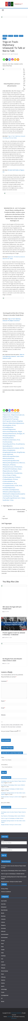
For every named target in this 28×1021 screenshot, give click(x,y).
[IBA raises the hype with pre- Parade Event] (14, 586)
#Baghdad (20, 421)
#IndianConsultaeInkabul (9, 440)
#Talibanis (17, 477)
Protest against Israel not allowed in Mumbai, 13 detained (14, 634)
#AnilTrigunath (7, 421)
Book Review (4, 910)
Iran (2, 958)
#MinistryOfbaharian (8, 458)
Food (2, 943)
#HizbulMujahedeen (8, 437)
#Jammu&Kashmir (7, 446)
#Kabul (5, 450)
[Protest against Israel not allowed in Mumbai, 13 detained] (14, 618)
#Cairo (14, 425)
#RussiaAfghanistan (8, 473)
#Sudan (8, 475)
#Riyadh (15, 471)
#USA (20, 485)
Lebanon (3, 965)
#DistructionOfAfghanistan (10, 431)
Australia (5, 35)
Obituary (3, 977)
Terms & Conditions (6, 891)
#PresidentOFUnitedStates (10, 469)
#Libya (4, 454)
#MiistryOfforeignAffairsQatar (11, 456)
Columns (10, 35)
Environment (4, 937)
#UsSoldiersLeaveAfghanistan (11, 489)
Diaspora (3, 925)
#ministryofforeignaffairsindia (11, 460)
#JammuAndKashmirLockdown (11, 448)
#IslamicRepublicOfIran (9, 444)
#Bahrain (5, 423)
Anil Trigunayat (15, 54)
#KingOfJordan (21, 452)
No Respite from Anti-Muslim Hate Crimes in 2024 (12, 660)
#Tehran (15, 479)
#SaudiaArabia (18, 473)
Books (2, 913)
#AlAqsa (16, 417)
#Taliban (13, 475)
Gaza (2, 946)
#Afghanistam (6, 415)
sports (2, 986)
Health (2, 949)
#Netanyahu (6, 465)
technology (4, 989)
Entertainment (4, 934)
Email (3, 708)
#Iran (18, 440)
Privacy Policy (4, 888)
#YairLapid (16, 496)
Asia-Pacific (4, 901)
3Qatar (23, 498)
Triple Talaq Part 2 (8, 506)
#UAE (16, 485)
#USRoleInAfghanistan (9, 487)
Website (3, 715)
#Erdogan (19, 433)
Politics (21, 35)
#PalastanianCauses (8, 467)
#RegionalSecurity (7, 471)
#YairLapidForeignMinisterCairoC (12, 498)
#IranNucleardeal (7, 442)
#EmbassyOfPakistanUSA (9, 433)
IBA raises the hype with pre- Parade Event (12, 608)
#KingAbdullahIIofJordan (9, 452)
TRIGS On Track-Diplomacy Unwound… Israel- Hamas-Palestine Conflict (13, 356)
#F (23, 433)
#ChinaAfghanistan (8, 427)
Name (3, 701)
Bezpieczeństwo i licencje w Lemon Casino (11, 796)
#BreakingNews (7, 425)
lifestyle (3, 968)
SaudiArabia (6, 500)
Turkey (11, 500)
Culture (3, 922)
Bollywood (3, 907)
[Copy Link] (15, 58)
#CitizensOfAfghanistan (9, 429)
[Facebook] (9, 58)
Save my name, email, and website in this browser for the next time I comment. (12, 726)
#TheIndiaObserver (8, 483)
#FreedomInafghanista (9, 435)
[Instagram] (12, 58)
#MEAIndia (10, 454)
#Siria (4, 475)
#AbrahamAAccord (8, 413)
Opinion (16, 35)
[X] (7, 58)
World (4, 38)
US (1, 998)
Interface (3, 955)
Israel (2, 962)
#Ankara (14, 421)
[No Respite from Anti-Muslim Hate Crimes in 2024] (14, 644)
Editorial (3, 931)
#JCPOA (22, 448)
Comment (4, 681)
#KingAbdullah (11, 450)
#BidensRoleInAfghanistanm (16, 423)
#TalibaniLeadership (8, 477)
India (2, 952)
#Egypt (20, 431)
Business (3, 916)
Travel (2, 992)
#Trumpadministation (9, 485)
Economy (3, 928)
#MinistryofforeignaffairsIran (11, 462)
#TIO (15, 483)
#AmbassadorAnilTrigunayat (10, 419)
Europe (3, 940)
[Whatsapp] (4, 58)
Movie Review (4, 971)
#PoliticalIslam (18, 467)
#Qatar (20, 469)
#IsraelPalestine (20, 444)
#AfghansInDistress (8, 417)
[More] (18, 58)
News (2, 974)
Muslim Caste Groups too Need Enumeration (16, 510)
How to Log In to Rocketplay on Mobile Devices (12, 789)
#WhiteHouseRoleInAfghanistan (11, 492)
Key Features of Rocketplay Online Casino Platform (13, 785)
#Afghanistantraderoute (17, 415)
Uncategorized (4, 995)
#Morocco (22, 462)
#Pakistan (13, 465)
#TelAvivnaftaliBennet (9, 481)
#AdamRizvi (16, 413)
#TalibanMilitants (7, 479)
